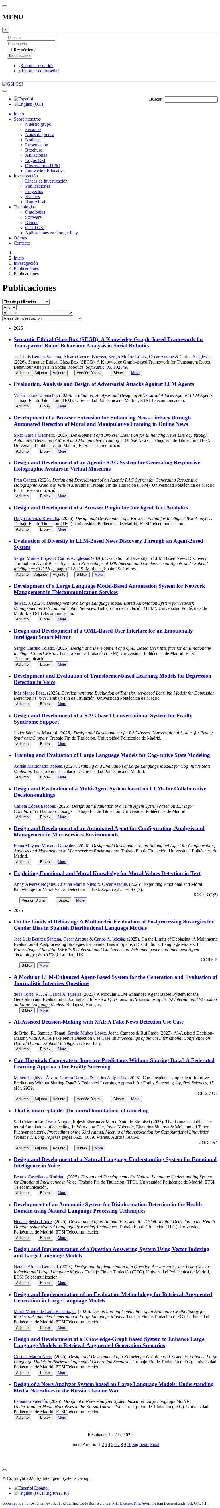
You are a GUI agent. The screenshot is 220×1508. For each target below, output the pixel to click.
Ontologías (35, 212)
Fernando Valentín (30, 1401)
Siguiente (140, 1444)
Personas (33, 129)
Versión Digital (89, 373)
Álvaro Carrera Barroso (84, 356)
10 (129, 1444)
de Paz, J (22, 603)
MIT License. (122, 1503)
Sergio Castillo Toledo (34, 648)
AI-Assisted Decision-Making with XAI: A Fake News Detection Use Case (99, 1022)
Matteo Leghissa (29, 1077)
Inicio (19, 113)
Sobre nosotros (27, 119)
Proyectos (34, 191)
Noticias (32, 139)
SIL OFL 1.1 (197, 1503)
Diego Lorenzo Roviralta (36, 518)
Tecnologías (25, 206)
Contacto (22, 243)
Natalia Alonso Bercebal (36, 1266)
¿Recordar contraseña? (38, 70)
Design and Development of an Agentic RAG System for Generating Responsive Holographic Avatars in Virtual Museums (107, 465)
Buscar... (157, 99)
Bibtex (118, 373)
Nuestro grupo (38, 124)
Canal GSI (34, 227)
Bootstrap (9, 1503)
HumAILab (35, 201)
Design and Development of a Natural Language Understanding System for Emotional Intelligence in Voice (115, 1162)
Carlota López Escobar (34, 806)
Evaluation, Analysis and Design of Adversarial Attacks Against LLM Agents (104, 384)
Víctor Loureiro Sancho (35, 395)
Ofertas (20, 237)
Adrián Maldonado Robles (38, 766)
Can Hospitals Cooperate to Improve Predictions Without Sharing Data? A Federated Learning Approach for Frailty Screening (114, 1063)
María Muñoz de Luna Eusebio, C (45, 1311)
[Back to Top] (4, 1470)
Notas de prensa (39, 134)
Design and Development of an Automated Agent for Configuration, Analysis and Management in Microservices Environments (109, 831)
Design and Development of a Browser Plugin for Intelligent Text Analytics (101, 507)
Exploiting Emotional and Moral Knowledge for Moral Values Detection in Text (107, 873)
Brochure (33, 150)
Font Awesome (145, 1503)
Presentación (36, 144)
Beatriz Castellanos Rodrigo (39, 1176)
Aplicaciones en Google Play (51, 232)
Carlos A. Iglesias (195, 356)
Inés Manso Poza (29, 693)
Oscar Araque (161, 356)
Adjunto (22, 373)
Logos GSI (35, 160)
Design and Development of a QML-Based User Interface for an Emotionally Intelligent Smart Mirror (103, 634)
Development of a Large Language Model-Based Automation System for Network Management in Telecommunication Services (109, 589)
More (135, 373)
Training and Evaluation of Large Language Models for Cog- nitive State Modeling (112, 755)
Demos (31, 222)
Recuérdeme (24, 49)
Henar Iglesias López (33, 1221)
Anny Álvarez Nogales (35, 884)
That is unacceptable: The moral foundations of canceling (81, 1110)
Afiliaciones (36, 155)
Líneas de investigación (46, 181)
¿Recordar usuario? (35, 65)
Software (33, 217)
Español (41, 1488)
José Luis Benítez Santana (37, 356)
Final (154, 1444)
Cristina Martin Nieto (77, 884)
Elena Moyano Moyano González (44, 845)
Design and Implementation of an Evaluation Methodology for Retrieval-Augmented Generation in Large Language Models (113, 1297)
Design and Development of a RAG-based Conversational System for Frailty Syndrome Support (103, 718)
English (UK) (56, 1493)
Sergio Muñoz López (127, 356)
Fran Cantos (25, 479)
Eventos (32, 196)
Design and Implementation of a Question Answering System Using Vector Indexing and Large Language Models (111, 1252)
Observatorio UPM (42, 165)
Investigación (26, 175)
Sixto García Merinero (34, 435)
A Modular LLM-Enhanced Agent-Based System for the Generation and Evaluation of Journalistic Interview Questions (115, 980)
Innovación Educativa (45, 170)
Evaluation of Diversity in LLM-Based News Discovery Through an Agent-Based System (108, 544)
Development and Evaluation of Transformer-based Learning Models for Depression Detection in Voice (112, 679)
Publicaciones (37, 186)
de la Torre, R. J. (29, 994)
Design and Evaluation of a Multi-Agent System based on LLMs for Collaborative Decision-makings (110, 792)
